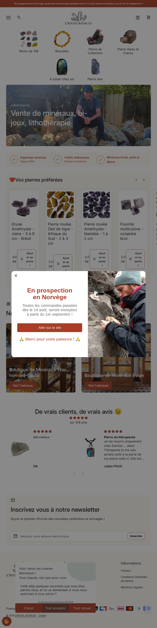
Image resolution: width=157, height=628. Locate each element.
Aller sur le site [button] (49, 328)
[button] (15, 275)
